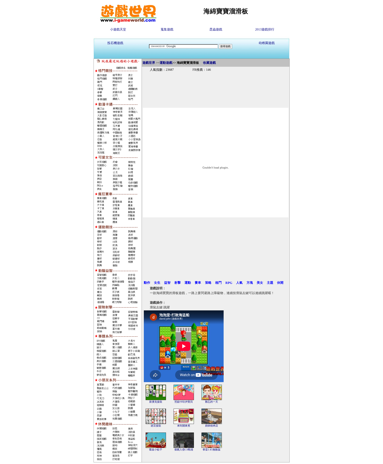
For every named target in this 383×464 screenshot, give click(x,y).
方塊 (250, 282)
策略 (208, 282)
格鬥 (218, 282)
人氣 (239, 282)
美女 (260, 282)
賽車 (198, 282)
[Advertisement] (215, 85)
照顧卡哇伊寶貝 (184, 401)
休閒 (280, 282)
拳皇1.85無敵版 (211, 449)
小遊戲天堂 (118, 29)
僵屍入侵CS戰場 (183, 449)
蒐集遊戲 (167, 29)
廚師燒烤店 (211, 425)
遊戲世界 (148, 62)
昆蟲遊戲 (215, 29)
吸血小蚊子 (155, 449)
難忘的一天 (211, 401)
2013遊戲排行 (264, 29)
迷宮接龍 (156, 425)
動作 (147, 282)
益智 (167, 282)
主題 (270, 282)
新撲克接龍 (155, 401)
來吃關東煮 (183, 425)
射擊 (177, 282)
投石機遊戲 (115, 43)
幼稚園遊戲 (267, 43)
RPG (228, 282)
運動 (188, 282)
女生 (157, 282)
